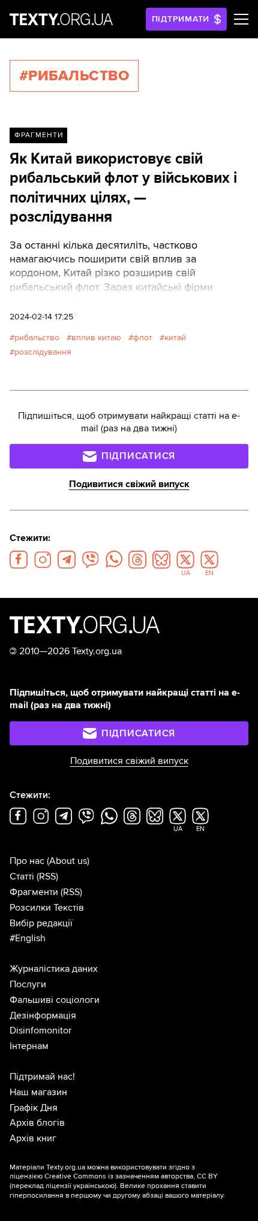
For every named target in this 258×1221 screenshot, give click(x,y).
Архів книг (33, 1138)
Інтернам (29, 1046)
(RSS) (47, 876)
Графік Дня (34, 1108)
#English (28, 938)
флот (142, 338)
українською (94, 1185)
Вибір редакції (41, 923)
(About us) (68, 861)
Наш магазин (38, 1092)
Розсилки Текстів (47, 908)
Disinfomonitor (40, 1030)
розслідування (42, 352)
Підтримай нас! (42, 1077)
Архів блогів (37, 1123)
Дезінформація (43, 1015)
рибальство (36, 338)
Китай (175, 338)
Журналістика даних (54, 969)
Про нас (27, 861)
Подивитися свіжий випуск (129, 484)
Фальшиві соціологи (55, 1000)
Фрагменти (38, 135)
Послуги (28, 984)
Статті (22, 876)
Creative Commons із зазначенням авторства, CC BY (131, 1176)
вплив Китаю (96, 338)
